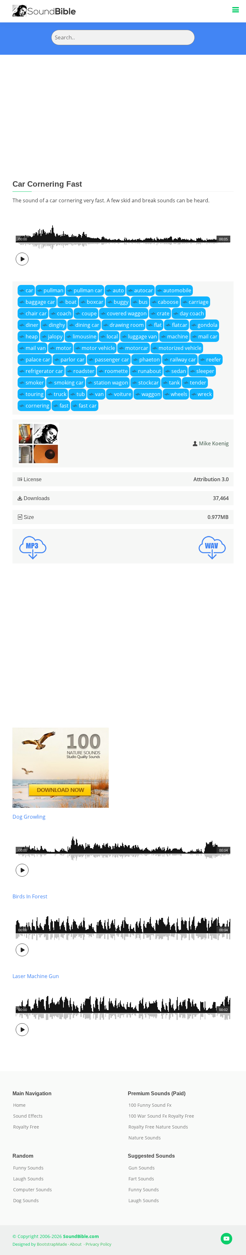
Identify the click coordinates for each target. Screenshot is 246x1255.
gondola (207, 324)
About (76, 1244)
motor (63, 348)
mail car (207, 336)
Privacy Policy (98, 1244)
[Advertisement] (123, 103)
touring (35, 394)
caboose (168, 301)
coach (64, 313)
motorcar (136, 348)
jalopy (55, 336)
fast (64, 405)
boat (71, 301)
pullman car (88, 290)
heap (32, 336)
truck (60, 394)
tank (174, 382)
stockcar (148, 382)
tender (198, 382)
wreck (205, 394)
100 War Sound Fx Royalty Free (161, 1116)
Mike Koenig (214, 443)
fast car (88, 405)
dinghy (57, 324)
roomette (116, 371)
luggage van (142, 336)
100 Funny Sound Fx (149, 1105)
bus (143, 301)
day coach (192, 313)
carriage (199, 301)
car (29, 290)
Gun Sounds (141, 1168)
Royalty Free (26, 1127)
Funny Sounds (28, 1168)
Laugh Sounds (28, 1179)
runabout (149, 371)
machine (177, 336)
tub (81, 394)
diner (32, 324)
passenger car (112, 359)
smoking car (69, 382)
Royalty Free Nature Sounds (158, 1127)
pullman (53, 290)
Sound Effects (28, 1116)
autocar (143, 290)
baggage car (40, 301)
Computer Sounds (32, 1189)
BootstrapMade (52, 1244)
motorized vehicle (180, 348)
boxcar (95, 301)
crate (163, 313)
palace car (38, 359)
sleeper (205, 371)
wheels (179, 394)
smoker (35, 382)
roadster (83, 371)
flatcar (179, 324)
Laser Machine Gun (35, 976)
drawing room (127, 324)
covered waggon (127, 313)
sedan (178, 371)
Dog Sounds (26, 1200)
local (112, 336)
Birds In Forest (29, 896)
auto (118, 290)
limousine (84, 336)
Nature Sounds (144, 1138)
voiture (122, 394)
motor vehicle (98, 348)
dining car (87, 324)
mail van (36, 348)
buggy (121, 301)
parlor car (73, 359)
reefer (213, 359)
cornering (37, 405)
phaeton (149, 359)
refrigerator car (44, 371)
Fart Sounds (141, 1179)
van (99, 394)
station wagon (111, 382)
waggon (151, 394)
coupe (89, 313)
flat (158, 324)
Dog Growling (28, 816)
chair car (36, 313)
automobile (177, 290)
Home (19, 1105)
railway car (183, 359)
